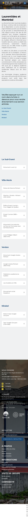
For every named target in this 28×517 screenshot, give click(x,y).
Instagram (8, 386)
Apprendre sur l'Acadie (9, 467)
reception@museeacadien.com (11, 376)
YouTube (7, 383)
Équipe (4, 451)
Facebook (8, 389)
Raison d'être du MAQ (8, 449)
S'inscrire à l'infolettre (12, 439)
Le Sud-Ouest (6, 108)
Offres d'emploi (6, 453)
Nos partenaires (6, 456)
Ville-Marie (5, 111)
